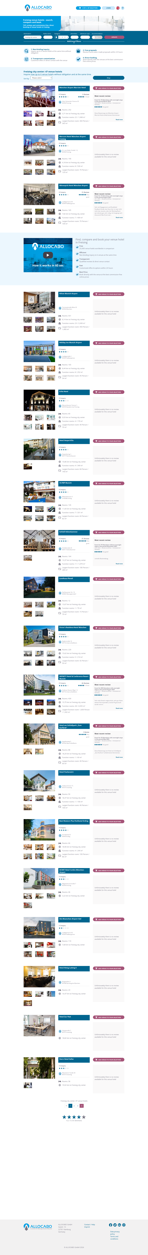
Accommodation (97, 34)
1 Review (86, 732)
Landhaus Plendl (66, 578)
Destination (27, 34)
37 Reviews (85, 538)
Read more (119, 119)
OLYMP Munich (65, 483)
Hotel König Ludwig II (68, 968)
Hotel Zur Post (65, 1017)
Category (57, 34)
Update (114, 37)
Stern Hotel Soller (66, 1059)
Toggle (97, 37)
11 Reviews (85, 192)
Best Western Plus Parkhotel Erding (73, 821)
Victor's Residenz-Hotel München (72, 627)
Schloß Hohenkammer (68, 532)
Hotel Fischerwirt (66, 772)
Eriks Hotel (63, 391)
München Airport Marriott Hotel (72, 87)
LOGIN (108, 8)
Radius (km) (47, 34)
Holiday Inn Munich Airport (70, 342)
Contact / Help (89, 1224)
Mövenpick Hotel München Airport (73, 185)
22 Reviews (85, 683)
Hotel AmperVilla (66, 440)
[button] (26, 98)
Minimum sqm (85, 34)
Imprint (87, 1227)
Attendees (74, 34)
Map (108, 78)
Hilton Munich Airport (68, 293)
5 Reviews (85, 94)
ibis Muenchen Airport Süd (70, 919)
